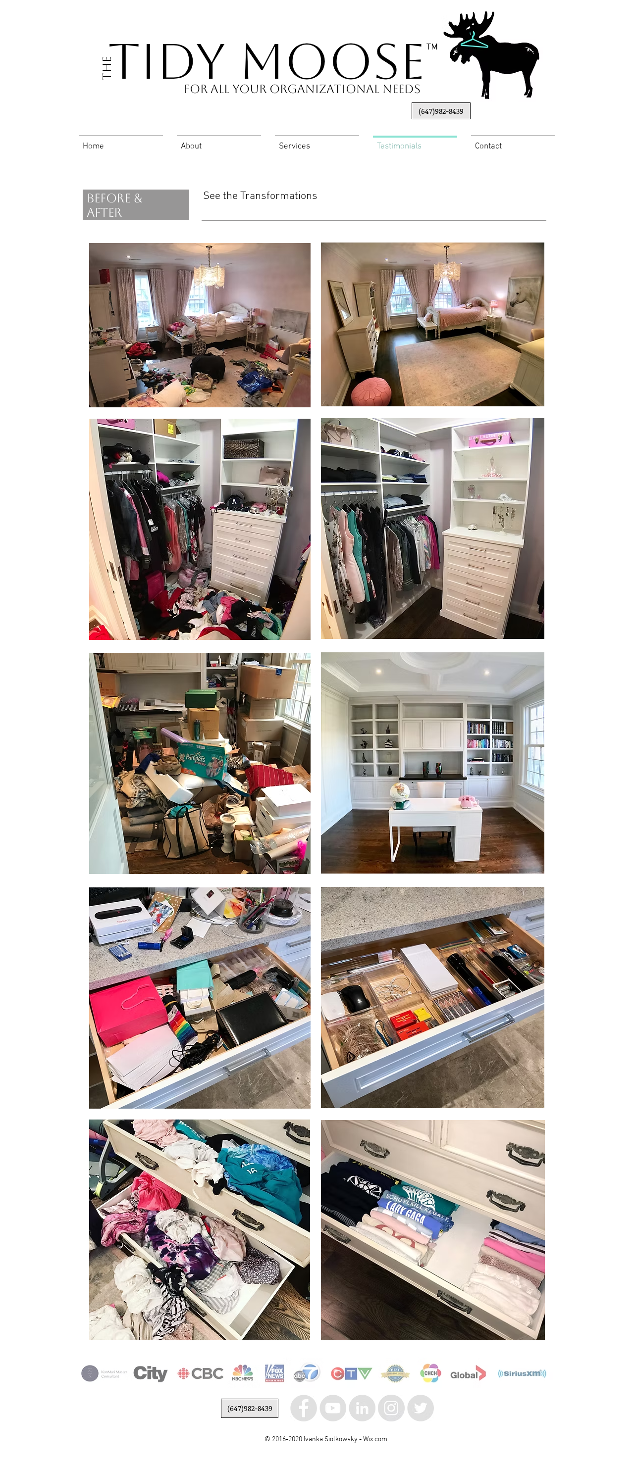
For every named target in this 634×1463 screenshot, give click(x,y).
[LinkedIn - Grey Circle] (362, 1408)
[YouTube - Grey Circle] (332, 1408)
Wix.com (375, 1439)
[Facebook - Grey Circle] (303, 1408)
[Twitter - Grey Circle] (420, 1408)
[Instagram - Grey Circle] (391, 1408)
